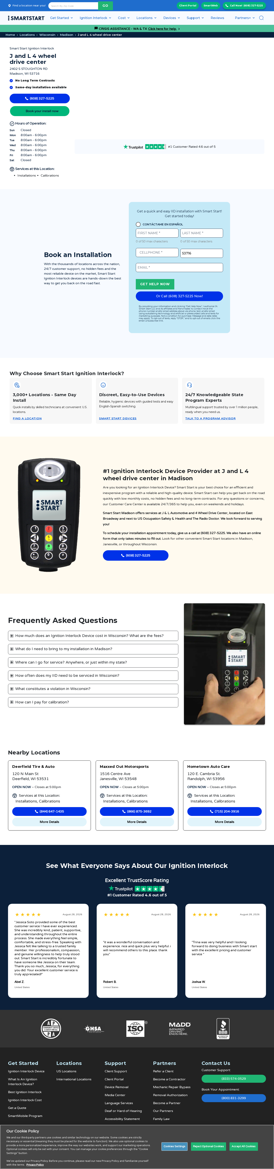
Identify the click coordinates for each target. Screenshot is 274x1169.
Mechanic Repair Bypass (172, 1087)
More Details (49, 822)
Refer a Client (163, 1071)
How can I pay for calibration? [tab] (42, 702)
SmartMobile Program (25, 1116)
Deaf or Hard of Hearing (123, 1111)
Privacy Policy (35, 1164)
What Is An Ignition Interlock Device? (22, 1081)
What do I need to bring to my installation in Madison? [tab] (63, 649)
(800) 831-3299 (234, 1098)
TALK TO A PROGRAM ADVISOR (210, 418)
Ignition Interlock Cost (25, 1100)
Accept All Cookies (244, 1146)
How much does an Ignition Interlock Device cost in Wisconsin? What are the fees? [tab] (89, 636)
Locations (27, 35)
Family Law (161, 1119)
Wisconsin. (149, 544)
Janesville (110, 544)
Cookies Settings (174, 1146)
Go (105, 6)
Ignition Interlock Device (26, 1071)
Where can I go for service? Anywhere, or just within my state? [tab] (71, 662)
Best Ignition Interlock (25, 1092)
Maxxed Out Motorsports (124, 766)
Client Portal (187, 5)
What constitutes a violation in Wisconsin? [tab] (52, 689)
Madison (66, 35)
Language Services (119, 1103)
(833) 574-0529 (234, 1079)
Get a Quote (17, 1108)
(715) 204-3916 (227, 811)
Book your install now (42, 111)
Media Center (115, 1095)
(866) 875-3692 (139, 811)
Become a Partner (167, 1103)
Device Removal (116, 1087)
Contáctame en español (163, 224)
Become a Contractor (169, 1079)
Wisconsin (47, 35)
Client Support (116, 1071)
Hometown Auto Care (208, 766)
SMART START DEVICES (118, 418)
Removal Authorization (170, 1095)
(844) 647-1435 (52, 811)
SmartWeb (211, 5)
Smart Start (211, 539)
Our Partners (163, 1111)
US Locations (66, 1071)
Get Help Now (155, 284)
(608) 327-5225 (253, 5)
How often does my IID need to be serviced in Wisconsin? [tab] (67, 675)
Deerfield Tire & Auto (33, 766)
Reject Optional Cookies (208, 1146)
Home (10, 35)
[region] (137, 1147)
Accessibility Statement (122, 1119)
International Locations (73, 1079)
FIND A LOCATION (27, 418)
